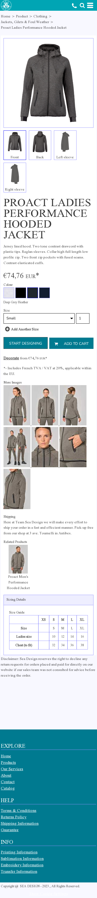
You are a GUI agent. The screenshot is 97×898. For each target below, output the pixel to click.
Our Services (12, 768)
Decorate (11, 357)
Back (40, 157)
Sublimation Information (22, 858)
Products (8, 762)
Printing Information (19, 852)
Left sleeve (65, 157)
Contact (8, 781)
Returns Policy (13, 816)
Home (6, 16)
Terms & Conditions (18, 810)
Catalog (8, 788)
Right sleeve (15, 189)
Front (15, 157)
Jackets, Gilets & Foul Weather (25, 21)
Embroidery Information (22, 864)
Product (22, 16)
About (6, 775)
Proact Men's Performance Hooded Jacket (18, 582)
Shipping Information (20, 823)
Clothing (40, 16)
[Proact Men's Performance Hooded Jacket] (18, 559)
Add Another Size (25, 329)
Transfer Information (19, 871)
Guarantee (10, 829)
